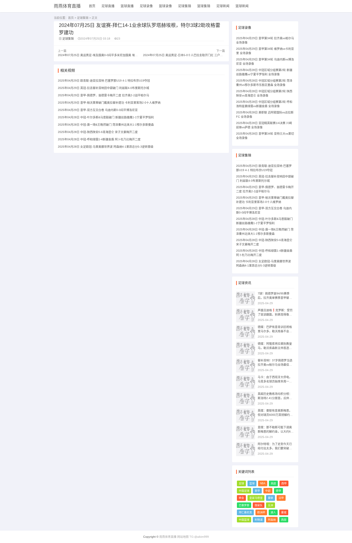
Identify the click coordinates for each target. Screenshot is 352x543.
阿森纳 (272, 519)
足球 (241, 483)
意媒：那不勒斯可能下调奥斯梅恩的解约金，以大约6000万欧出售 (276, 431)
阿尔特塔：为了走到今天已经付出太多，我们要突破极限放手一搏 (275, 448)
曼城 (283, 512)
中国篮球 (244, 519)
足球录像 (146, 6)
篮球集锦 (203, 6)
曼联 (270, 497)
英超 (273, 483)
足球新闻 (222, 6)
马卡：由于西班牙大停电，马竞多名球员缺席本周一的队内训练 (275, 381)
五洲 (270, 505)
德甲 (278, 490)
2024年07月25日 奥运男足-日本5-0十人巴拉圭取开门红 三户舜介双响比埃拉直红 (194, 55)
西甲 (284, 483)
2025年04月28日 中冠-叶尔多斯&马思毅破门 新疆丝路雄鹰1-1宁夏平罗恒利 (106, 117)
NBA (262, 483)
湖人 (273, 512)
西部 (283, 519)
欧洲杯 (261, 512)
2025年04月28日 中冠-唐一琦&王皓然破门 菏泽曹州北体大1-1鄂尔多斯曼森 (106, 124)
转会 (241, 497)
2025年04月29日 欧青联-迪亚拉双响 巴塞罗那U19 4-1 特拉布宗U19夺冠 (104, 80)
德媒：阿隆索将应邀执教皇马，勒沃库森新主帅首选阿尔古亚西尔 (275, 348)
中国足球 (244, 490)
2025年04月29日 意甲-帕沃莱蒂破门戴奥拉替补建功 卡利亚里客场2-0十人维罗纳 (109, 102)
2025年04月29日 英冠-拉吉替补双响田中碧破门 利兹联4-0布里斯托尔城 (103, 88)
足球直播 (107, 6)
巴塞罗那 (244, 505)
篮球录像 (165, 6)
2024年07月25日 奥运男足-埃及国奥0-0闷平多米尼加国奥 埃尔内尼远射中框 (106, 55)
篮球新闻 (242, 6)
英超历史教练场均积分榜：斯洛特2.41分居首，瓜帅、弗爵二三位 (275, 398)
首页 (92, 6)
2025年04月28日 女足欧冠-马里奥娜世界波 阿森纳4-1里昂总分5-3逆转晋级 (105, 146)
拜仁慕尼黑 (245, 512)
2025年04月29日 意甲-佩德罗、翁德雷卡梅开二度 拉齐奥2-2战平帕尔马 (103, 95)
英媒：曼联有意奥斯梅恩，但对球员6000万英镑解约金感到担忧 (275, 415)
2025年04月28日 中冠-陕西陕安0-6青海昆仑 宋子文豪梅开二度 (98, 132)
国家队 (259, 505)
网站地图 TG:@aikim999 (193, 536)
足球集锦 (184, 6)
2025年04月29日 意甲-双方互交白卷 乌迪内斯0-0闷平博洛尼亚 (98, 110)
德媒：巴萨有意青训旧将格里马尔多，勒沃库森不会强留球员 (275, 331)
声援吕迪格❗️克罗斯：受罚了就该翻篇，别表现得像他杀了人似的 (275, 314)
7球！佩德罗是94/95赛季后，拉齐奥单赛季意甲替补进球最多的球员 (275, 298)
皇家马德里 (256, 497)
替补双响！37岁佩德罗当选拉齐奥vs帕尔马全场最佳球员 (275, 364)
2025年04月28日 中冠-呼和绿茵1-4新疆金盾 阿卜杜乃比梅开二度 (99, 139)
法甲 (281, 497)
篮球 (252, 483)
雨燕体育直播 (67, 6)
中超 (268, 490)
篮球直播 (127, 6)
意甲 (257, 490)
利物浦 (259, 519)
